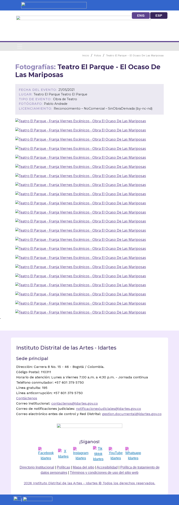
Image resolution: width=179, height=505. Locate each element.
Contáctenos (26, 398)
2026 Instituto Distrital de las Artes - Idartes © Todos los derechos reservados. (89, 483)
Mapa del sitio (83, 467)
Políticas (63, 467)
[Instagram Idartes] (80, 454)
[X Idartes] (63, 454)
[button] (80, 120)
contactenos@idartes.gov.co (74, 403)
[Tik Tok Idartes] (98, 454)
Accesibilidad (107, 467)
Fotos (97, 55)
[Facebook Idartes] (46, 454)
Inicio (85, 55)
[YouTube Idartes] (116, 454)
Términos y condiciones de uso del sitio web (104, 472)
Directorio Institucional (37, 467)
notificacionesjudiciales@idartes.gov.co (108, 409)
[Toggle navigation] (20, 46)
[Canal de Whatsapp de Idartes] (133, 454)
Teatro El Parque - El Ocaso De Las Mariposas (135, 55)
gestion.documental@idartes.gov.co (132, 414)
